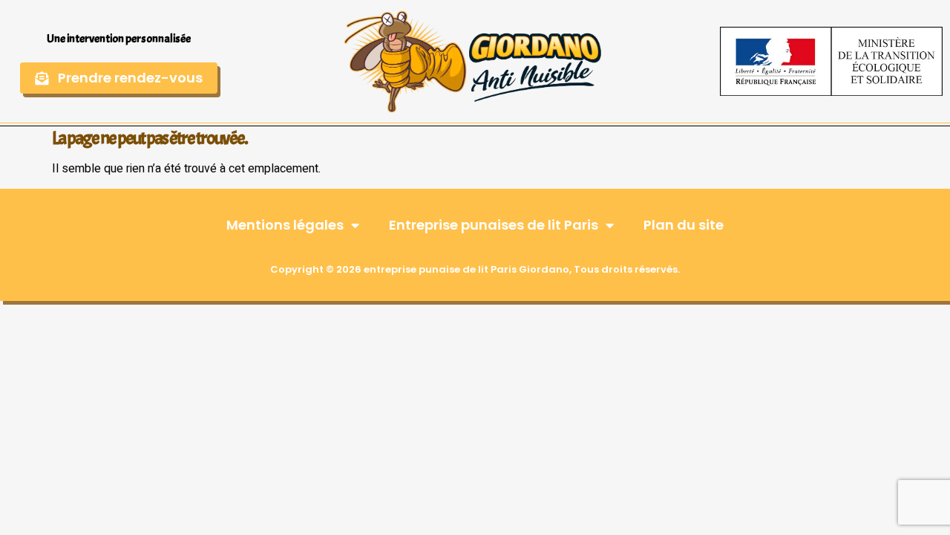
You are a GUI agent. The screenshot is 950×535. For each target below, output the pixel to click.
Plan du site (683, 224)
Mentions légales (285, 224)
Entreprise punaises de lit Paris (493, 224)
